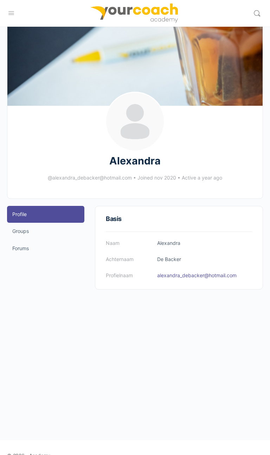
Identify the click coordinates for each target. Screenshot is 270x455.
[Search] (257, 13)
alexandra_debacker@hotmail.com (197, 275)
